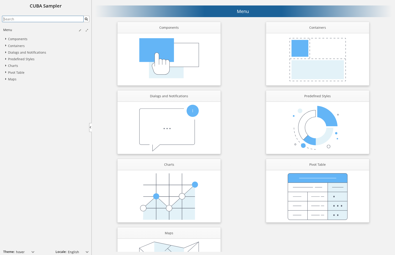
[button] (86, 19)
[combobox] (25, 252)
